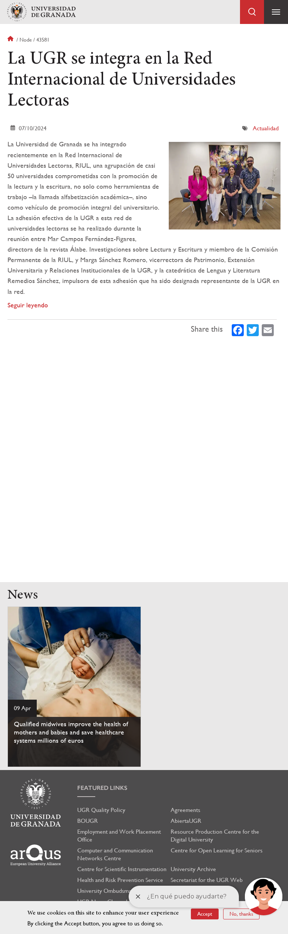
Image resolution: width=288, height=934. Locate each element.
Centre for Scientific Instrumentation (121, 869)
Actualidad (266, 128)
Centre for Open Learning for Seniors (216, 850)
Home (11, 39)
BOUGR (87, 820)
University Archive (193, 869)
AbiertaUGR (186, 820)
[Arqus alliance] (35, 855)
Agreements (185, 809)
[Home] (41, 12)
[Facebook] (238, 329)
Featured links (102, 787)
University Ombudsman (105, 890)
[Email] (268, 329)
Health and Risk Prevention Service (120, 879)
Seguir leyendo (28, 305)
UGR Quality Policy (101, 809)
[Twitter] (253, 329)
